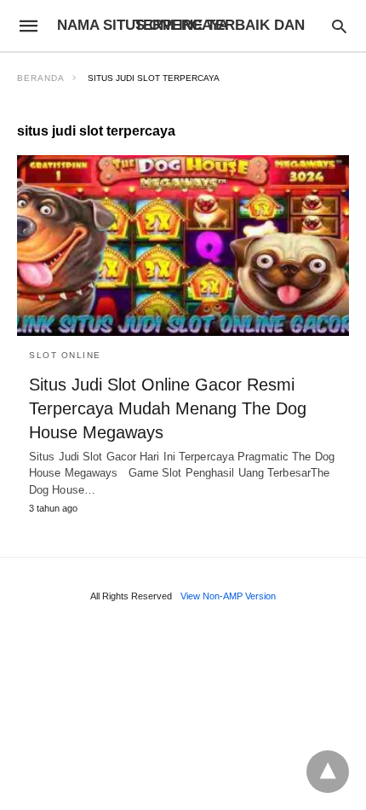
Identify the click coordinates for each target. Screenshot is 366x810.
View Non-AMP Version (228, 596)
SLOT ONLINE (65, 355)
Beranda (41, 78)
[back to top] (327, 771)
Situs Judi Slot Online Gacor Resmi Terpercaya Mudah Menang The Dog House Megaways (167, 408)
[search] (339, 26)
